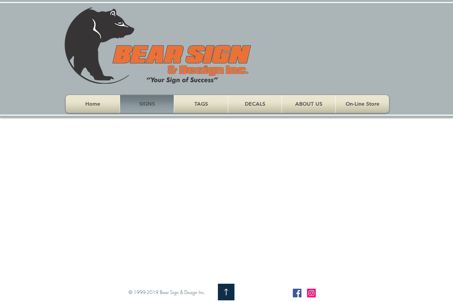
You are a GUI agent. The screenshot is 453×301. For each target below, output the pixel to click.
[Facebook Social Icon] (297, 293)
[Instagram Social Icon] (311, 293)
